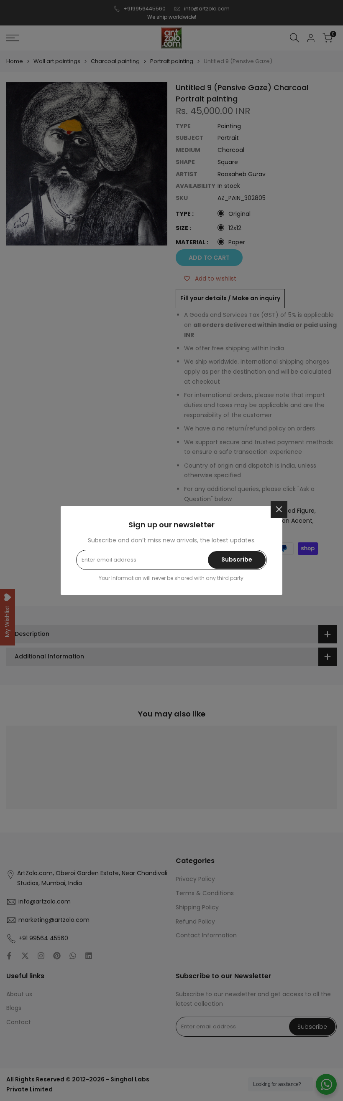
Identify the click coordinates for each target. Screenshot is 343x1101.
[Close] (279, 509)
